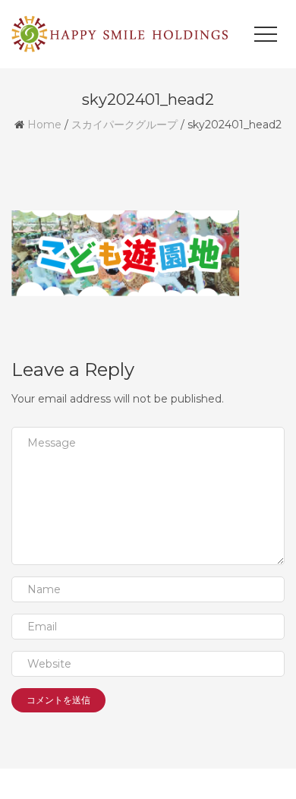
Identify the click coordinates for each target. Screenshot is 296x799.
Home (44, 124)
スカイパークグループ (124, 124)
